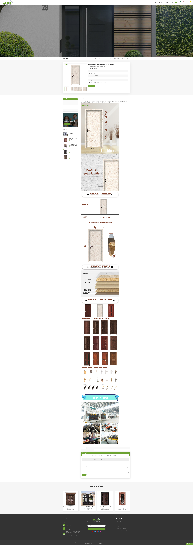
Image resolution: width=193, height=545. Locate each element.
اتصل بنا (172, 2)
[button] (132, 501)
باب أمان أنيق (119, 526)
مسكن (155, 2)
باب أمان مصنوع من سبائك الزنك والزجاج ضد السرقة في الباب (73, 145)
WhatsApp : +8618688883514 (71, 529)
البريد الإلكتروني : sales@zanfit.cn (71, 525)
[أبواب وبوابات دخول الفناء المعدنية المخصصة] (88, 498)
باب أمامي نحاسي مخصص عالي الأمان (73, 139)
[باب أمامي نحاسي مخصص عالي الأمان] (65, 139)
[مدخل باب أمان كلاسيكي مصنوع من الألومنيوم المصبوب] (105, 498)
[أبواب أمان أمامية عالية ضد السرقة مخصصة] (65, 151)
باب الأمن (160, 2)
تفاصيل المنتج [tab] (84, 98)
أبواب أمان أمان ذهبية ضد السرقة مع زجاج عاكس (122, 506)
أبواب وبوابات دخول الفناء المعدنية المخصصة (88, 506)
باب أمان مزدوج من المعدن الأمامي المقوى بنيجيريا (70, 506)
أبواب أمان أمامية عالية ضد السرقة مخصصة (73, 151)
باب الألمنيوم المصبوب (120, 521)
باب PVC (106, 58)
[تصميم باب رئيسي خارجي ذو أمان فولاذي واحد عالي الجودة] (65, 134)
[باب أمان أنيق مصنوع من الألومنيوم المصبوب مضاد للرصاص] (65, 157)
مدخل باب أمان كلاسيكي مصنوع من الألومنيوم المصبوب (105, 506)
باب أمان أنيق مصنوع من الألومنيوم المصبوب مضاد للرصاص (72, 157)
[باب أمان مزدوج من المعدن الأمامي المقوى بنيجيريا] (70, 498)
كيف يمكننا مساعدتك (69, 116)
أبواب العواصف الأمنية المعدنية (121, 528)
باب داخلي (166, 2)
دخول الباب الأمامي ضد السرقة (122, 530)
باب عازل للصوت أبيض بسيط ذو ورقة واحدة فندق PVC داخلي (94, 459)
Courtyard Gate (66, 110)
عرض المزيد (70, 134)
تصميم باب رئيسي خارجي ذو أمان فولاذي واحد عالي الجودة (73, 133)
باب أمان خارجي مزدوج (120, 524)
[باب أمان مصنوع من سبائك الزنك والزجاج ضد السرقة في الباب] (65, 145)
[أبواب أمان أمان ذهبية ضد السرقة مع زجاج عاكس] (122, 498)
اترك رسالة (190, 543)
